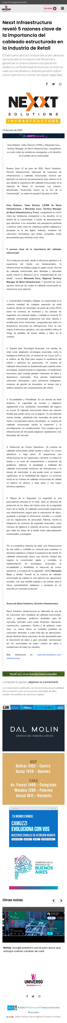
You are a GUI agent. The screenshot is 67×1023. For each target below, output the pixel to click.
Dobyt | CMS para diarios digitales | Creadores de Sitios (38, 1017)
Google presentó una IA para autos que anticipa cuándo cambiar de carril (32, 949)
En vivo (48, 8)
